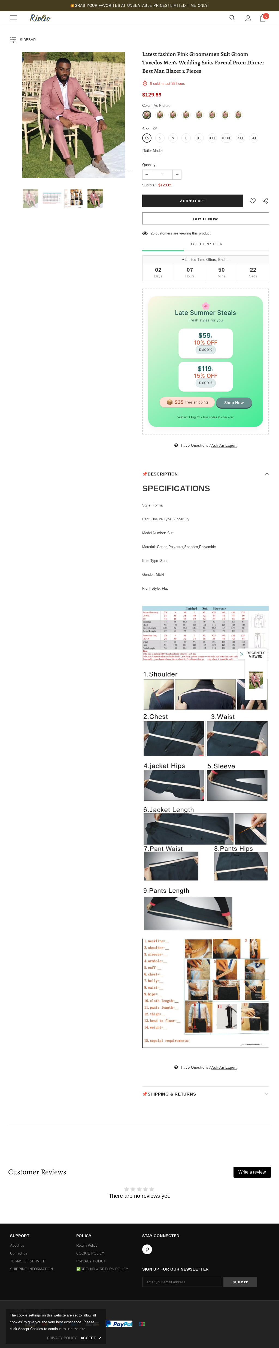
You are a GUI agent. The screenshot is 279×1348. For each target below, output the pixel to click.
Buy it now (205, 219)
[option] (73, 115)
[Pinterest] (147, 1249)
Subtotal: (149, 185)
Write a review (252, 1172)
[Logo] (40, 18)
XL (199, 138)
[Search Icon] (232, 18)
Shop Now (234, 402)
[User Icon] (248, 18)
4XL (241, 138)
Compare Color (120, 170)
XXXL (226, 138)
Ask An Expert (223, 445)
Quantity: (149, 165)
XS (146, 138)
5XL (254, 138)
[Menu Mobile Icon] (13, 18)
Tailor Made (152, 151)
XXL (212, 138)
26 (152, 233)
